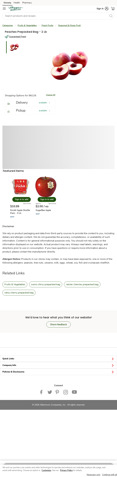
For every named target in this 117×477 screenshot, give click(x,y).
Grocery (7, 2)
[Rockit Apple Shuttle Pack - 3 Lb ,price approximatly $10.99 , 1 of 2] (20, 197)
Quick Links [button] (8, 358)
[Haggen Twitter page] (49, 392)
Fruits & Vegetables (27, 25)
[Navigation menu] (4, 9)
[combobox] (58, 16)
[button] (102, 8)
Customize (46, 470)
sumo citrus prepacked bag (45, 284)
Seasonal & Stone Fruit (69, 25)
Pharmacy (27, 2)
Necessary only (93, 475)
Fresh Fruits (47, 25)
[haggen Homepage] (15, 8)
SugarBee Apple (43, 210)
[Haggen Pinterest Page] (57, 392)
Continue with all (109, 475)
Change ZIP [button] (50, 95)
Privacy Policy (66, 470)
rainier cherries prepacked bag (82, 284)
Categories (7, 25)
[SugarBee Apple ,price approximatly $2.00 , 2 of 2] (45, 197)
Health (17, 2)
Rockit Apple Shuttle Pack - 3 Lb (20, 212)
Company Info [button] (9, 365)
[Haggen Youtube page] (74, 392)
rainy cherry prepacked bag (19, 292)
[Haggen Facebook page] (42, 392)
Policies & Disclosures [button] (13, 371)
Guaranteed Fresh (17, 36)
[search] (111, 16)
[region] (58, 471)
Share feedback (58, 324)
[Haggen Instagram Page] (66, 392)
